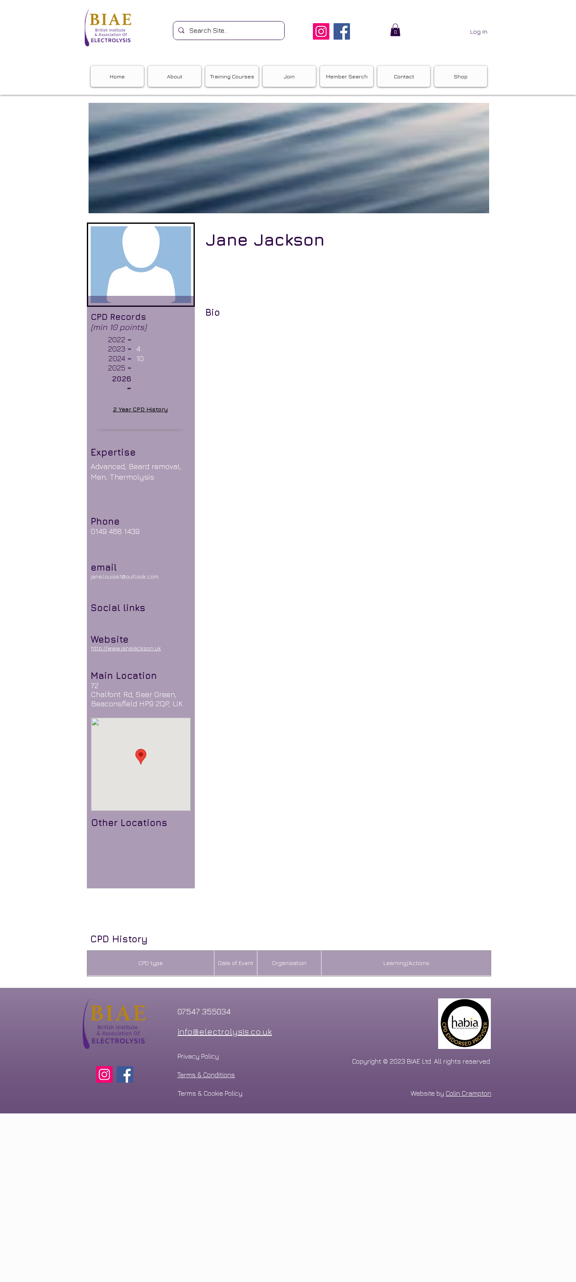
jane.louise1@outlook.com (125, 576)
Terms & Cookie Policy (210, 1093)
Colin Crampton (468, 1093)
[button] (395, 30)
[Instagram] (321, 31)
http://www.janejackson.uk (126, 648)
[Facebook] (342, 31)
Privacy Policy (198, 1056)
